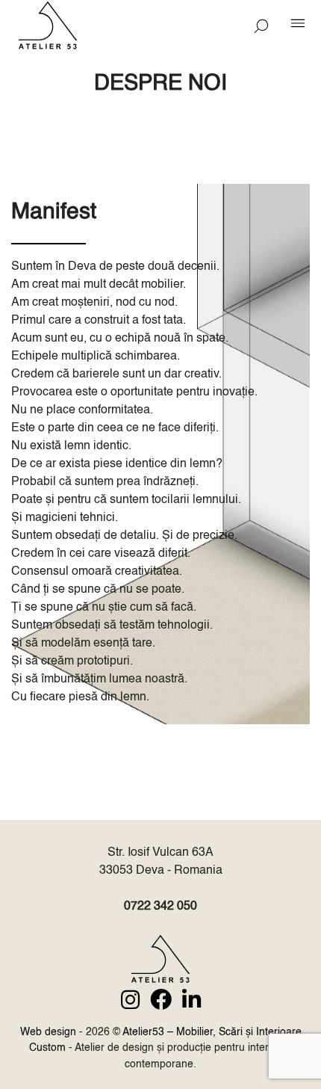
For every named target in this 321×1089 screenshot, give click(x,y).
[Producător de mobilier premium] (160, 962)
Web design (48, 1032)
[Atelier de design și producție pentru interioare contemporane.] (62, 28)
